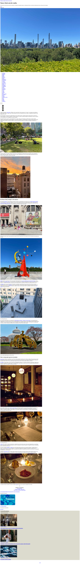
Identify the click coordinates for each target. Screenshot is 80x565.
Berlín (3, 75)
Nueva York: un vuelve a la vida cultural (20, 490)
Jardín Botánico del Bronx (18, 320)
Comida (1, 557)
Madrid (3, 74)
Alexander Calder (7, 281)
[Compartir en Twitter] (3, 107)
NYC (13, 491)
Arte (1, 491)
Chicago (3, 81)
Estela (11, 407)
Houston (3, 89)
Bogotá (3, 76)
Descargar (1, 509)
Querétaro (5, 526)
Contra (1, 444)
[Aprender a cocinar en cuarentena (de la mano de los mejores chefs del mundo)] (8, 541)
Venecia (3, 96)
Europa (4, 557)
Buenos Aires (4, 79)
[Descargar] (7, 504)
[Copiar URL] (3, 110)
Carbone (11, 447)
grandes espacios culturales (34, 201)
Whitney (2, 284)
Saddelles (8, 447)
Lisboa (3, 91)
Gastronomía (4, 491)
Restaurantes (18, 491)
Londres (3, 92)
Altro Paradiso (14, 407)
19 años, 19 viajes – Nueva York (19, 489)
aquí (16, 484)
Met (34, 202)
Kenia (3, 78)
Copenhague (4, 86)
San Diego (3, 85)
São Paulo (3, 94)
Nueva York (10, 0)
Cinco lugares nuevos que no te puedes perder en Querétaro (11, 528)
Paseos (15, 491)
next (40, 562)
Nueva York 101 (19, 488)
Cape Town (4, 80)
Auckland (3, 73)
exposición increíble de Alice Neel (5, 203)
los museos (5, 201)
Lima (3, 90)
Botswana (3, 77)
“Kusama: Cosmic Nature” (27, 320)
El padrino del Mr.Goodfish (5, 559)
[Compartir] (1, 103)
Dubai (3, 87)
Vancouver (3, 101)
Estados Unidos (5, 0)
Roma (3, 95)
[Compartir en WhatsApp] (3, 109)
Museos (7, 491)
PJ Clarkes (1, 362)
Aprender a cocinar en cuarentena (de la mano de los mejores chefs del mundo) (15, 543)
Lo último (1, 526)
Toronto (3, 100)
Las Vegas (3, 82)
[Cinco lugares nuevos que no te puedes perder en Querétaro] (8, 525)
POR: (1, 6)
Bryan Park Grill (6, 451)
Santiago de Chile (4, 97)
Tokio (3, 99)
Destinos (1, 0)
